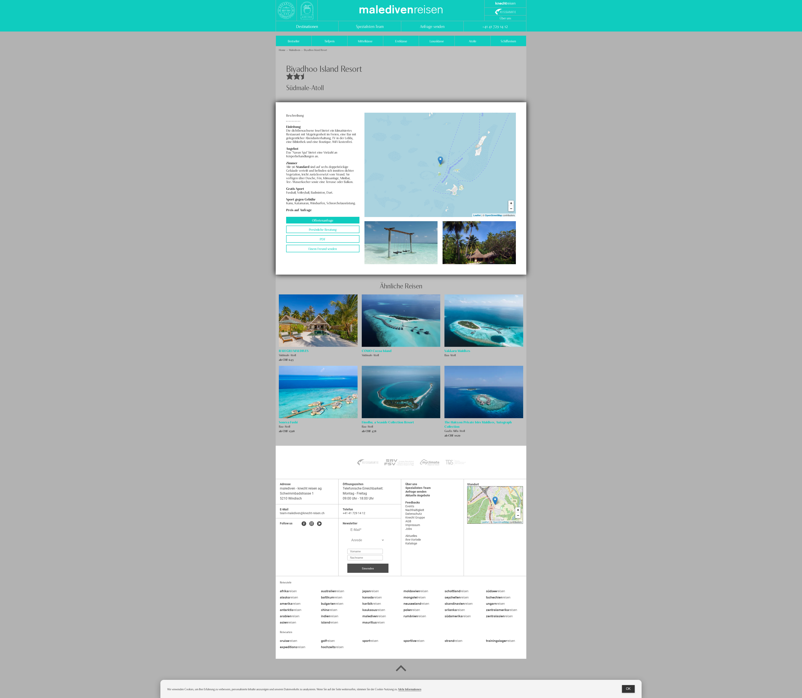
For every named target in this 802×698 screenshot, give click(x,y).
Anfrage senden (432, 26)
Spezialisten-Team (370, 26)
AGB (408, 521)
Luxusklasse (437, 41)
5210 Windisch (291, 498)
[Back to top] (401, 669)
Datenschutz (413, 513)
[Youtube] (319, 523)
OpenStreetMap (493, 215)
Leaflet (477, 215)
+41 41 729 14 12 (495, 26)
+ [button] (511, 203)
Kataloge (411, 543)
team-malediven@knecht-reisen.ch (302, 513)
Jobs (408, 528)
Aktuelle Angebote (417, 495)
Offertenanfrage (322, 220)
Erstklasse (401, 41)
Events (409, 506)
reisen (401, 10)
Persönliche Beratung (322, 229)
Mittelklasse (365, 41)
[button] (401, 242)
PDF (323, 239)
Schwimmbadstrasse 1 (297, 493)
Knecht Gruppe (415, 517)
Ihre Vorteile (413, 539)
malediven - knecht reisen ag (301, 488)
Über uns (505, 18)
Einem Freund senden (322, 248)
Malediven (294, 50)
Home (282, 50)
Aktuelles (411, 536)
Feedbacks (412, 502)
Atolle (472, 41)
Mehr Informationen (409, 689)
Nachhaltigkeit (414, 510)
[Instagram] (311, 523)
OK (628, 688)
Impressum (412, 525)
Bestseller (293, 41)
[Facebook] (304, 523)
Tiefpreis (329, 41)
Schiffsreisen (508, 41)
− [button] (511, 208)
